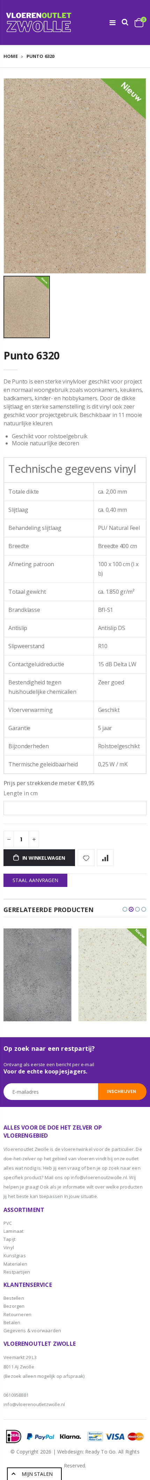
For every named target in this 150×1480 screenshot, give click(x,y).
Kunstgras (14, 1255)
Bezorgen (14, 1306)
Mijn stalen (37, 1474)
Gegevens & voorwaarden (32, 1330)
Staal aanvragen (35, 880)
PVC (7, 1223)
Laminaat (13, 1231)
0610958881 (16, 1395)
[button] (125, 909)
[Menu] (112, 22)
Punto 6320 (31, 355)
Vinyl (8, 1247)
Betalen (11, 1322)
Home (10, 56)
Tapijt (9, 1239)
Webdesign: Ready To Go (86, 1451)
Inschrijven (121, 1091)
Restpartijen (16, 1272)
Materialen (15, 1264)
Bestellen (13, 1298)
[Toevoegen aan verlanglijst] (86, 857)
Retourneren (17, 1314)
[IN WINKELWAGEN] (60, 940)
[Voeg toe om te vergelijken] (105, 857)
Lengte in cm (20, 793)
